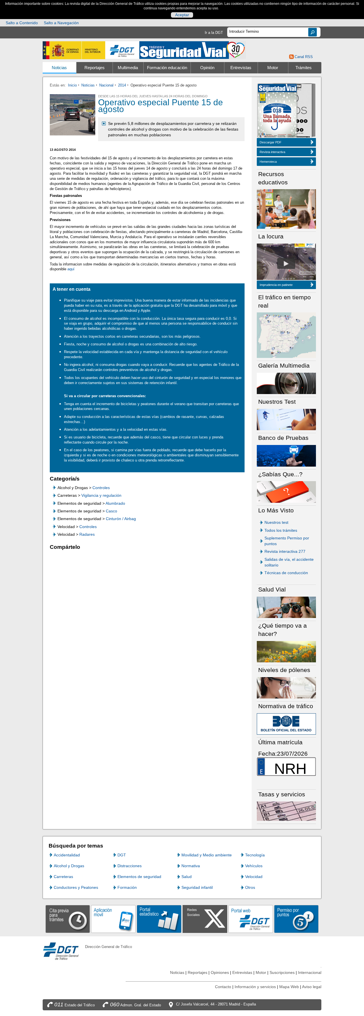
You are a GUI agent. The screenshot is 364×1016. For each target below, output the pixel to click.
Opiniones (220, 972)
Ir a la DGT (214, 32)
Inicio (72, 85)
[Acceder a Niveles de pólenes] (286, 687)
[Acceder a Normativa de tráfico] (286, 723)
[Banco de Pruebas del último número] (286, 455)
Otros (250, 887)
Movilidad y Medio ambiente (206, 855)
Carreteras (63, 876)
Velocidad (253, 876)
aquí (71, 269)
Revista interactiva (272, 152)
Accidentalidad (67, 855)
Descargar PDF (271, 142)
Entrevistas (240, 67)
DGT (121, 855)
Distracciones (129, 866)
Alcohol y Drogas (69, 866)
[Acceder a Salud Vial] (286, 607)
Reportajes (94, 67)
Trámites (303, 67)
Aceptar (182, 15)
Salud (186, 876)
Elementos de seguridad (139, 876)
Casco (111, 511)
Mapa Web (289, 986)
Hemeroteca (268, 161)
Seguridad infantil (197, 887)
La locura (286, 263)
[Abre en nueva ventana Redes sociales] (205, 918)
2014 (122, 85)
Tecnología (255, 855)
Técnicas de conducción (286, 572)
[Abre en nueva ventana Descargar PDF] (277, 111)
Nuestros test (276, 522)
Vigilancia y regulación (101, 495)
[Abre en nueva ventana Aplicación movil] (113, 918)
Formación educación (167, 67)
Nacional (106, 85)
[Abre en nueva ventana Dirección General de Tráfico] (122, 50)
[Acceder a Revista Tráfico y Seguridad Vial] (192, 49)
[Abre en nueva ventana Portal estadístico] (159, 918)
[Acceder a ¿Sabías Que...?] (286, 491)
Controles (101, 487)
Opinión (207, 67)
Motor (272, 67)
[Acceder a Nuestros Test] (286, 419)
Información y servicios (255, 986)
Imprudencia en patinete (276, 285)
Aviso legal (311, 986)
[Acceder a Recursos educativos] (286, 208)
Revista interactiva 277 (284, 551)
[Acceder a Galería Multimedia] (286, 383)
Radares (87, 534)
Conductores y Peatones (76, 887)
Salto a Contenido (22, 22)
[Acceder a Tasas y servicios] (286, 810)
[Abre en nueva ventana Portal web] (250, 918)
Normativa (190, 866)
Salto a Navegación (61, 22)
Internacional (309, 972)
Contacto (223, 986)
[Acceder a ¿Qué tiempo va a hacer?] (286, 651)
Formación (127, 887)
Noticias (59, 67)
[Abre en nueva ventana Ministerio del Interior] (74, 50)
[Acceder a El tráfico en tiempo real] (286, 334)
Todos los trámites (280, 530)
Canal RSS (304, 57)
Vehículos (253, 866)
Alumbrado (115, 503)
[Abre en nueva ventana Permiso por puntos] (296, 918)
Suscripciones (282, 972)
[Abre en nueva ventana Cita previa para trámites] (68, 918)
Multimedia (128, 67)
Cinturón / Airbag (121, 518)
